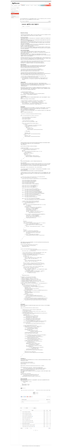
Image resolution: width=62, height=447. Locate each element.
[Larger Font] (44, 29)
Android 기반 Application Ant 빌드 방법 (26, 413)
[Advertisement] (15, 24)
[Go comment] (48, 29)
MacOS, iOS (13, 12)
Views (50, 410)
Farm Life (32, 5)
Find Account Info (16, 10)
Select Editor (48, 399)
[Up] (46, 29)
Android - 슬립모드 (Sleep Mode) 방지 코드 (27, 417)
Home (12, 5)
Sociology (35, 5)
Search (25, 428)
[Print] (50, 29)
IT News (19, 5)
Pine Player (15, 5)
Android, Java (13, 13)
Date (47, 410)
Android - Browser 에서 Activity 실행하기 (27, 416)
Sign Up (12, 10)
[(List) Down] (47, 29)
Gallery (41, 5)
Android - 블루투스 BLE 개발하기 (26, 423)
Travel (38, 5)
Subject (32, 410)
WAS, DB (13, 17)
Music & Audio (27, 5)
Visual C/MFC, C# (14, 16)
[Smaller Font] (45, 29)
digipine (44, 413)
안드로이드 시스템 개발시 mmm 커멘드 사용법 (27, 420)
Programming (23, 5)
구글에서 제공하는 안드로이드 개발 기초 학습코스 (28, 426)
